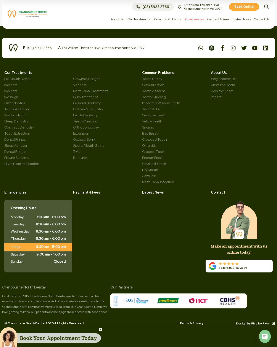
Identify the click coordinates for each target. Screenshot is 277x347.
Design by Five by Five (252, 323)
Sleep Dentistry (16, 121)
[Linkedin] (265, 48)
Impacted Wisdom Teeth (161, 103)
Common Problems (158, 72)
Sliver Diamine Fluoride (21, 163)
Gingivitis (149, 145)
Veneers (79, 85)
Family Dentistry (85, 115)
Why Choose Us (223, 79)
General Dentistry (87, 103)
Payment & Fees (86, 192)
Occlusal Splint (84, 139)
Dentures (80, 157)
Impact (216, 97)
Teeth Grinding (154, 97)
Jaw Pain (149, 176)
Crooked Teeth (154, 163)
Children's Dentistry (88, 109)
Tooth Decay (152, 79)
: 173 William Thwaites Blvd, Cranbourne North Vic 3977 (101, 48)
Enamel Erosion (154, 157)
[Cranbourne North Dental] (27, 16)
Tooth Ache (151, 109)
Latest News (153, 192)
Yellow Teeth (152, 121)
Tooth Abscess (153, 91)
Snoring (148, 127)
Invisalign (11, 97)
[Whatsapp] (200, 48)
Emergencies (15, 192)
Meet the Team (223, 85)
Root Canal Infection (158, 182)
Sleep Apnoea (15, 145)
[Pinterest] (211, 48)
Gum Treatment (85, 97)
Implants (10, 91)
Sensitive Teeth (154, 115)
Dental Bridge (15, 151)
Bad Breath (150, 133)
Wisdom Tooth (15, 115)
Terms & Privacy (191, 323)
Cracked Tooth (153, 151)
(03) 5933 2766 (155, 7)
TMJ (77, 151)
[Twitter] (244, 48)
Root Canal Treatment (90, 91)
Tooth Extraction (17, 133)
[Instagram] (233, 48)
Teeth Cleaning (85, 121)
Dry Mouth (150, 170)
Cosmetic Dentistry (19, 127)
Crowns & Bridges (86, 79)
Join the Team (222, 91)
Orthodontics (14, 103)
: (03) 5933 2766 (37, 48)
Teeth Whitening (17, 109)
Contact (218, 192)
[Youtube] (255, 48)
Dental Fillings (15, 139)
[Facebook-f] (222, 48)
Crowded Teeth (154, 139)
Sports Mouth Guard (89, 145)
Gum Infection (153, 85)
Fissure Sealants (16, 157)
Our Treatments (18, 72)
